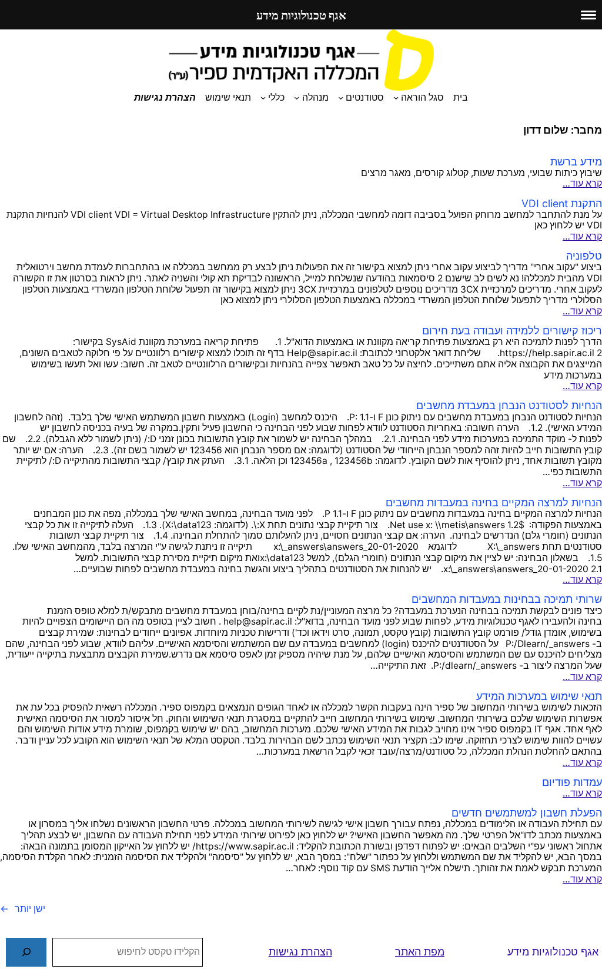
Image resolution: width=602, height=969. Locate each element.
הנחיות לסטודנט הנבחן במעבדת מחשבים (509, 405)
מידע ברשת (576, 161)
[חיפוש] (26, 952)
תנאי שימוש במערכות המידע (539, 696)
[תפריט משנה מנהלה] (296, 97)
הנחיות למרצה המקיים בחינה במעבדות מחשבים (494, 502)
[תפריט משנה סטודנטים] (340, 97)
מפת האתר (419, 951)
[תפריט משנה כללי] (263, 97)
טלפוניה (584, 256)
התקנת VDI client (561, 203)
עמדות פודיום (572, 782)
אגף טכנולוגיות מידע (552, 951)
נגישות (283, 951)
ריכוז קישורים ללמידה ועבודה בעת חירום (512, 330)
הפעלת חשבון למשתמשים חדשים (527, 813)
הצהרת (316, 951)
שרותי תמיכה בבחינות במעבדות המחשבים (507, 599)
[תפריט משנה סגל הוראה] (396, 97)
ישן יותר (22, 908)
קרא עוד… (582, 183)
